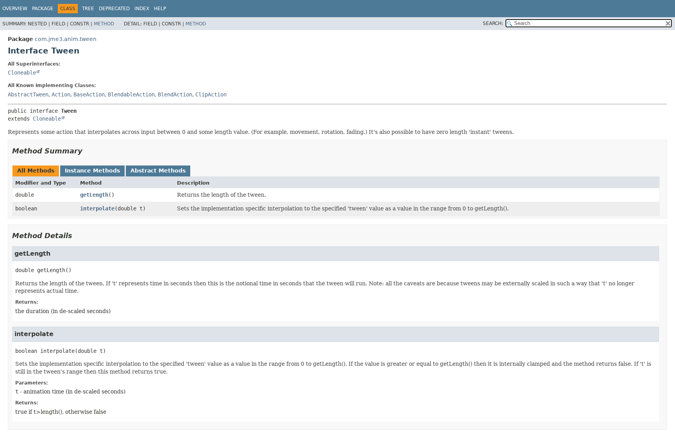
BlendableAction (131, 94)
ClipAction (211, 94)
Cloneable (22, 72)
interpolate (97, 208)
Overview (14, 8)
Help (160, 8)
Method (104, 24)
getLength (94, 195)
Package (43, 8)
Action (61, 94)
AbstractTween (28, 94)
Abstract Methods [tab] (158, 170)
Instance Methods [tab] (92, 170)
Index (141, 8)
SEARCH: (493, 23)
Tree (88, 8)
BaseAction (89, 94)
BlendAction (175, 94)
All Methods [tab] (35, 170)
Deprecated (114, 8)
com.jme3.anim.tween (65, 39)
